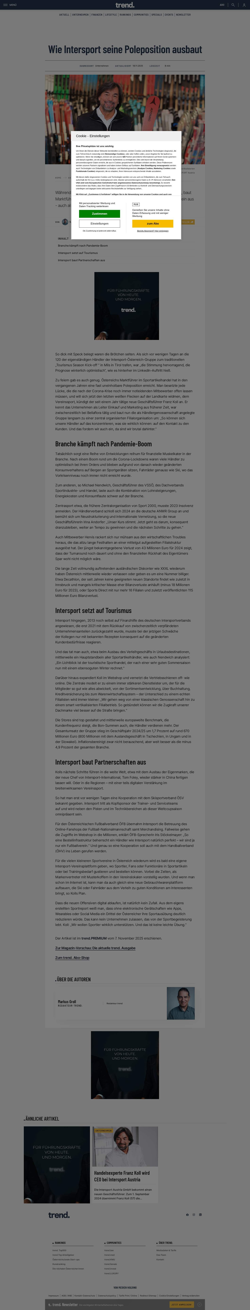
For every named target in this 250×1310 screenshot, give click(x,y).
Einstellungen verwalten (99, 224)
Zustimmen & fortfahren (99, 214)
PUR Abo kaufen (152, 224)
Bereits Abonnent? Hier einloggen (153, 231)
